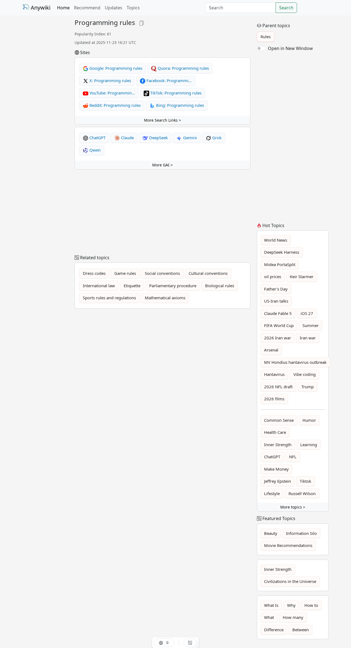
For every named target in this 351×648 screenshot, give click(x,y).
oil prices (272, 276)
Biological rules (219, 285)
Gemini (189, 137)
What (269, 617)
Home (63, 8)
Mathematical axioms (165, 297)
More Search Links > (162, 120)
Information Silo (301, 533)
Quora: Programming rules (183, 68)
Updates (113, 8)
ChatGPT (97, 137)
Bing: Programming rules (179, 105)
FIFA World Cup (279, 325)
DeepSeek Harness (281, 252)
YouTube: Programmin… (111, 93)
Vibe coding (304, 374)
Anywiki (39, 7)
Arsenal (271, 350)
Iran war (308, 337)
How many (293, 617)
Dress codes (94, 273)
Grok (216, 137)
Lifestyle (272, 493)
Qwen (94, 150)
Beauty (270, 533)
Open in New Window (290, 48)
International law (99, 285)
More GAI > (162, 164)
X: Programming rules (109, 80)
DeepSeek (158, 137)
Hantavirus (274, 374)
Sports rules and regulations (109, 297)
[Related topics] (190, 642)
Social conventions (162, 273)
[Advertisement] (45, 101)
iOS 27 (307, 313)
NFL (292, 456)
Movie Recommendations (288, 545)
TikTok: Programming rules (175, 93)
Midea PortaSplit (279, 264)
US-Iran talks (276, 301)
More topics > (292, 507)
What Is (271, 605)
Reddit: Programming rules (114, 105)
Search (286, 8)
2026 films (274, 398)
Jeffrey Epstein (277, 481)
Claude (127, 137)
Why (291, 605)
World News (275, 240)
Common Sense (279, 420)
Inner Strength (277, 444)
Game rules (125, 273)
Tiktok (305, 481)
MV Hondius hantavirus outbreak (295, 362)
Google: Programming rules (115, 68)
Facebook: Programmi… (168, 80)
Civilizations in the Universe (290, 581)
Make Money (276, 469)
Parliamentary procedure (172, 285)
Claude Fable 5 (278, 313)
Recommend (87, 8)
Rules (266, 36)
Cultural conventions (208, 273)
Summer (310, 325)
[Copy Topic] (141, 22)
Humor (309, 420)
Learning (308, 444)
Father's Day (276, 289)
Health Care (275, 432)
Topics (133, 8)
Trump (307, 386)
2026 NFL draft (278, 386)
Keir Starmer (301, 276)
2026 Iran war (277, 337)
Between (300, 629)
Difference (274, 629)
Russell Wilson (302, 493)
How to (311, 605)
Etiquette (132, 285)
